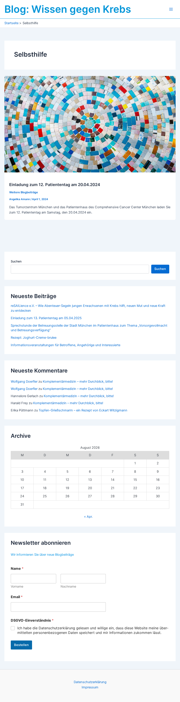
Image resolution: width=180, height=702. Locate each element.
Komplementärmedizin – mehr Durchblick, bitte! (78, 382)
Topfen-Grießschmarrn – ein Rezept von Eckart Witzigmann (83, 410)
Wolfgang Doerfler (24, 382)
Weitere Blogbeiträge (23, 192)
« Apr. (88, 517)
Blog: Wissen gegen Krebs (67, 9)
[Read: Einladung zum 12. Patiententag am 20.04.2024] (90, 124)
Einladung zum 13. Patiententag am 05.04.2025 (46, 318)
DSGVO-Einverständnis (32, 620)
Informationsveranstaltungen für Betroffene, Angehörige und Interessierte (65, 345)
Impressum (90, 687)
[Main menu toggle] (171, 9)
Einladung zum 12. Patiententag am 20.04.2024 (54, 184)
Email (17, 597)
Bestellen (21, 645)
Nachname (68, 586)
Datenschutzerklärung (90, 682)
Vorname (17, 586)
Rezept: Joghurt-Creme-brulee (33, 338)
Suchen (16, 261)
